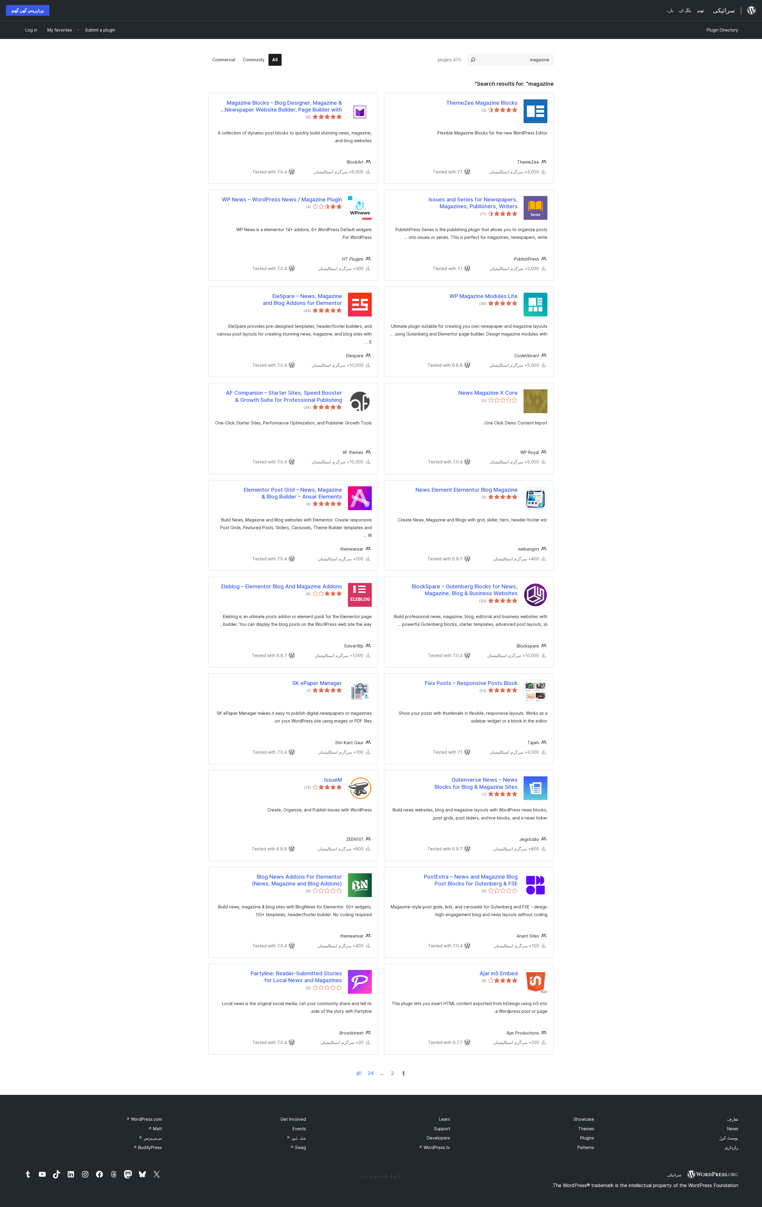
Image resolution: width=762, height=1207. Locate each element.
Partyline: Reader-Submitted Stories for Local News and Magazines (296, 976)
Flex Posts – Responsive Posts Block (471, 683)
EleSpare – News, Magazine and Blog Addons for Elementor (302, 299)
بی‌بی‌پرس (150, 1137)
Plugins (587, 1137)
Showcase (584, 1119)
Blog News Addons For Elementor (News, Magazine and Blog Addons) (297, 880)
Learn (444, 1119)
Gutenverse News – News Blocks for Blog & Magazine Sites (476, 783)
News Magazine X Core (488, 393)
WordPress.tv (434, 1147)
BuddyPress (147, 1147)
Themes (586, 1128)
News (732, 1128)
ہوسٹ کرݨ (728, 1137)
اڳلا (359, 1073)
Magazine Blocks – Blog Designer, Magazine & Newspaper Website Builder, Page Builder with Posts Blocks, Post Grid (283, 106)
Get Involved (293, 1119)
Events (299, 1128)
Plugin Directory (722, 29)
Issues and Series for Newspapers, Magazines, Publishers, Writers (473, 202)
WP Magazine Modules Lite (483, 296)
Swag (298, 1147)
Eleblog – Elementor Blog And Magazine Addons (281, 586)
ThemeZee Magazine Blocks (482, 103)
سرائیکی (674, 1174)
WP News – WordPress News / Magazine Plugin (282, 199)
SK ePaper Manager (317, 683)
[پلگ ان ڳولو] (473, 60)
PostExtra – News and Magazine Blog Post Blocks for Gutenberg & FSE (471, 880)
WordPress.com (144, 1119)
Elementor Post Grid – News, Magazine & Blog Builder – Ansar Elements (293, 493)
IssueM (333, 780)
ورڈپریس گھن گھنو (28, 10)
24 (371, 1073)
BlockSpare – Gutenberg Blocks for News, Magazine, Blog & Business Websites (465, 589)
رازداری (731, 1147)
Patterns (585, 1147)
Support (442, 1128)
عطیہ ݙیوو (296, 1137)
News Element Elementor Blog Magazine (467, 490)
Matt (155, 1128)
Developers (438, 1137)
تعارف (732, 1119)
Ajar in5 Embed (499, 973)
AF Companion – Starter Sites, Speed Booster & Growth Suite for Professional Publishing (284, 396)
